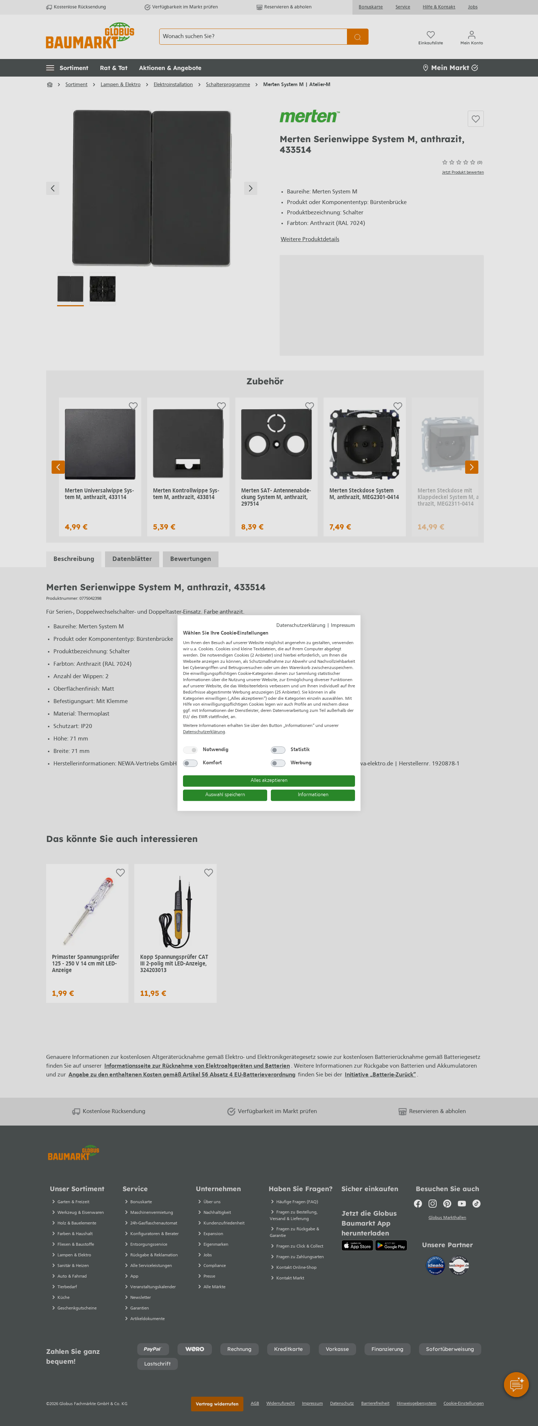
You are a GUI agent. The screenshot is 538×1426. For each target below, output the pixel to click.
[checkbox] (190, 750)
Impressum (343, 625)
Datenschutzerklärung (300, 625)
